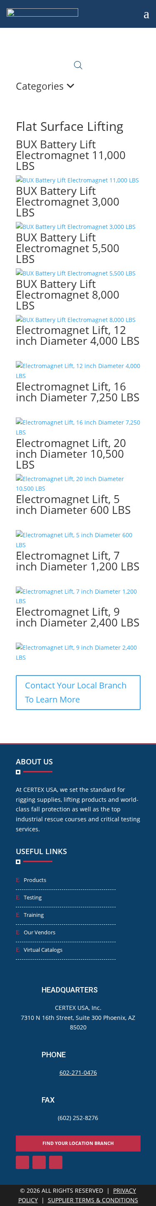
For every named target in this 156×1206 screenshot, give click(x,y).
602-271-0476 (78, 1072)
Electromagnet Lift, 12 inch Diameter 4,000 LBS (77, 335)
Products (35, 880)
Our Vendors (39, 932)
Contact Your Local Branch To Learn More (75, 692)
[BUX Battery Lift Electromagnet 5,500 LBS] (76, 273)
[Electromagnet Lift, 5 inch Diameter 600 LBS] (78, 545)
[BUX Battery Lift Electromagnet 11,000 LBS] (77, 180)
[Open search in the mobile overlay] (78, 65)
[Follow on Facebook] (55, 1162)
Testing (33, 897)
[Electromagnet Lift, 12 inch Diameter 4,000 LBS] (78, 376)
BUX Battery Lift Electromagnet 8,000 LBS (67, 294)
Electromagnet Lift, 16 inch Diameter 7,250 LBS (77, 392)
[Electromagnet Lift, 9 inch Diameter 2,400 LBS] (78, 657)
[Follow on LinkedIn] (22, 1162)
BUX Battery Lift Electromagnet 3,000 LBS (67, 201)
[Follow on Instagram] (39, 1162)
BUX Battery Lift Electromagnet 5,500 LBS (67, 248)
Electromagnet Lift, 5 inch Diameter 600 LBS (73, 504)
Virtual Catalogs (43, 949)
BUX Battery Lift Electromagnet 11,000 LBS (71, 155)
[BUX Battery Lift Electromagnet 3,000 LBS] (76, 227)
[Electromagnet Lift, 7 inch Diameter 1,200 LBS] (78, 601)
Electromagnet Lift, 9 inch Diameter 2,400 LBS (77, 617)
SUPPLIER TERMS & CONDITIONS (93, 1200)
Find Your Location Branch (78, 1143)
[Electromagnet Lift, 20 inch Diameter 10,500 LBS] (78, 488)
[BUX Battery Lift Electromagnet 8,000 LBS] (76, 320)
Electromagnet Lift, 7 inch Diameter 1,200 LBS (77, 561)
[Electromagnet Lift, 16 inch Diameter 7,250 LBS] (78, 432)
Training (34, 915)
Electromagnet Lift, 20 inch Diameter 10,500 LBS (71, 453)
